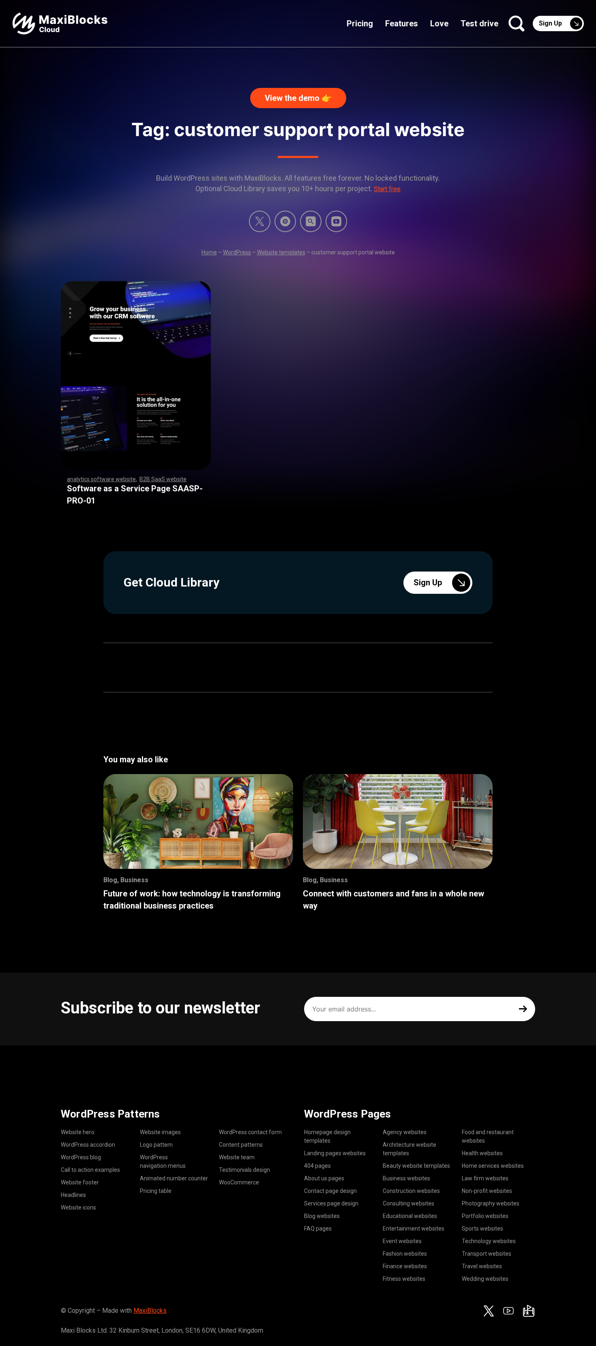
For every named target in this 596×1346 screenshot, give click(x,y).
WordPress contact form (250, 1132)
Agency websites (405, 1132)
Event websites (402, 1241)
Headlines (73, 1195)
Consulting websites (408, 1203)
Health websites (482, 1153)
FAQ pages (318, 1228)
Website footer (80, 1182)
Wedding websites (485, 1279)
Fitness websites (404, 1279)
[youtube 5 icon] (336, 221)
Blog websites (322, 1216)
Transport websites (486, 1253)
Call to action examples (90, 1170)
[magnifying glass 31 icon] (311, 221)
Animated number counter (174, 1178)
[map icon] (528, 1310)
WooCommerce (239, 1182)
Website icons (78, 1207)
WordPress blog (81, 1157)
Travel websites (482, 1266)
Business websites (406, 1178)
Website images (160, 1132)
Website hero (77, 1132)
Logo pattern (156, 1144)
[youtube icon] (508, 1310)
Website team (237, 1157)
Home (209, 252)
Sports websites (482, 1228)
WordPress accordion (88, 1144)
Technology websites (489, 1241)
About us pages (324, 1178)
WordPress (237, 252)
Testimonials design (244, 1170)
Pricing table (156, 1191)
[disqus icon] (285, 221)
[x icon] (259, 221)
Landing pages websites (335, 1153)
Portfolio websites (485, 1216)
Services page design (331, 1203)
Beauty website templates (416, 1166)
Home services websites (493, 1166)
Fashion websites (405, 1253)
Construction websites (411, 1191)
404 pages (317, 1166)
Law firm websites (485, 1178)
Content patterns (241, 1144)
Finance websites (405, 1266)
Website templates (281, 252)
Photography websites (490, 1203)
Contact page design (330, 1191)
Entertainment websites (413, 1228)
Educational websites (410, 1216)
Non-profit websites (487, 1191)
